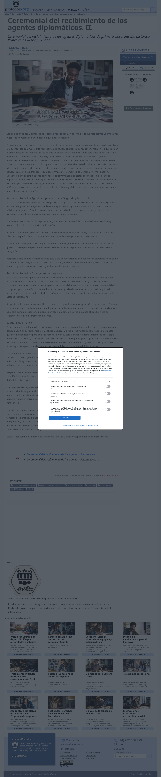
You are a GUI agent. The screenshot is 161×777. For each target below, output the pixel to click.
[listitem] (80, 381)
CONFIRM (65, 417)
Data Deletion (68, 425)
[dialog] (80, 388)
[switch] (108, 386)
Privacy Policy (93, 425)
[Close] (118, 352)
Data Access (80, 425)
